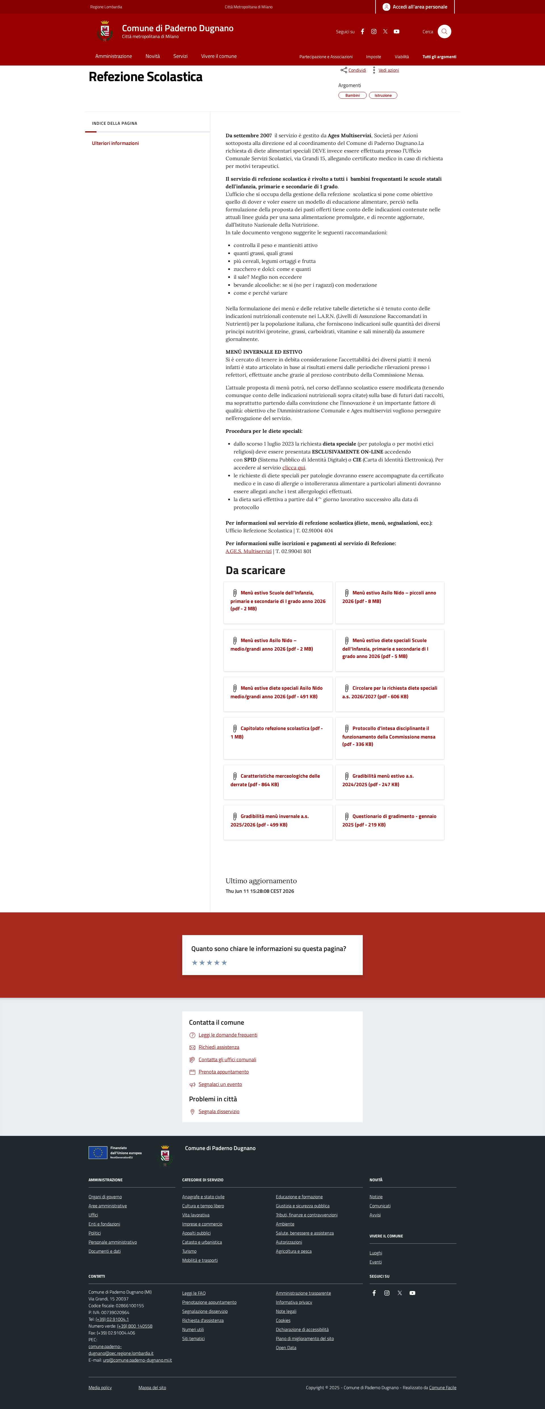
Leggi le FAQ (194, 1293)
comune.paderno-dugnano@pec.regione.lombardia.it (121, 1350)
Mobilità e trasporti (200, 1260)
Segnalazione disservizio (205, 1311)
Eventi (376, 1261)
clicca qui (293, 467)
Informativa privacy (294, 1302)
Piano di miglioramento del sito (305, 1338)
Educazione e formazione (299, 1196)
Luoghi (376, 1252)
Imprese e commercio (202, 1223)
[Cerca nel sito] (444, 31)
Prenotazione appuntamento (209, 1302)
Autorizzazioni (289, 1242)
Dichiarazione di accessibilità (302, 1329)
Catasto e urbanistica (202, 1242)
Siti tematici (193, 1338)
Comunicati (380, 1205)
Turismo (189, 1251)
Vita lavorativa (195, 1214)
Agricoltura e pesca (294, 1251)
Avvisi (375, 1214)
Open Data (286, 1347)
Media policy (100, 1387)
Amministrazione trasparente (303, 1293)
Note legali (286, 1311)
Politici (95, 1232)
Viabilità (402, 56)
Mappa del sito (152, 1387)
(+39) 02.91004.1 (112, 1319)
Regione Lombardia (106, 7)
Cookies (283, 1320)
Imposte (373, 56)
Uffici (93, 1214)
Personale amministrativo (113, 1242)
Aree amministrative (108, 1205)
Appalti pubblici (196, 1232)
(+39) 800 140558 (134, 1325)
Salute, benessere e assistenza (305, 1232)
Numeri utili (193, 1329)
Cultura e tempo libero (203, 1205)
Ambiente (285, 1223)
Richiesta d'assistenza (203, 1320)
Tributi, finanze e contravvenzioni (307, 1214)
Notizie (376, 1196)
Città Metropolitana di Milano (248, 7)
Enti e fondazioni (104, 1223)
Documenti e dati (105, 1251)
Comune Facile (442, 1387)
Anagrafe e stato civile (203, 1196)
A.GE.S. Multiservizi (249, 551)
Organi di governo (105, 1196)
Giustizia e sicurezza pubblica (303, 1205)
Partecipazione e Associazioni (326, 56)
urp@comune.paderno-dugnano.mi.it (137, 1360)
